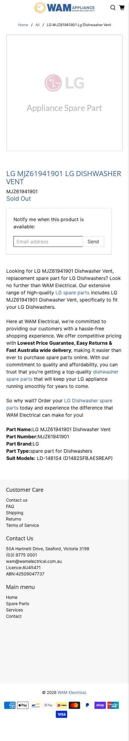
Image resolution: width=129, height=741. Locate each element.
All (37, 25)
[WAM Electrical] (64, 7)
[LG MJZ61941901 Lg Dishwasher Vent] (64, 92)
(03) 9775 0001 (21, 554)
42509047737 (30, 573)
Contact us (16, 499)
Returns (13, 518)
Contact (14, 616)
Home (23, 25)
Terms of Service (22, 525)
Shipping (14, 512)
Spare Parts (17, 603)
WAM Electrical (72, 692)
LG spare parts (72, 293)
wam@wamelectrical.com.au (34, 561)
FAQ (10, 506)
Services (14, 609)
